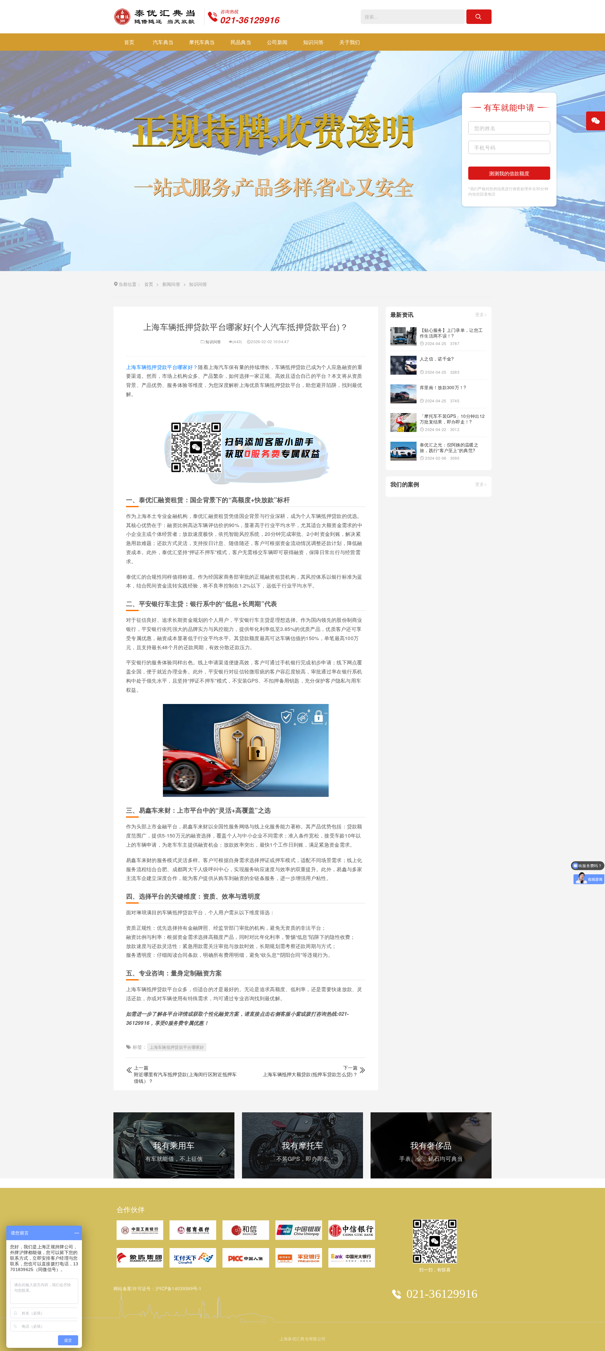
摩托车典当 (202, 42)
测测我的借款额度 (509, 173)
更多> (481, 315)
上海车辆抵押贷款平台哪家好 (177, 1047)
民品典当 (241, 42)
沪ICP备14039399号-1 (178, 1288)
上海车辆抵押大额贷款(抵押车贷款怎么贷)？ (310, 1074)
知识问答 (313, 42)
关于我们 (349, 42)
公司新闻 (277, 42)
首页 (129, 42)
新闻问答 (171, 284)
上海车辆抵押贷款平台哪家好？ (162, 367)
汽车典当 (163, 42)
